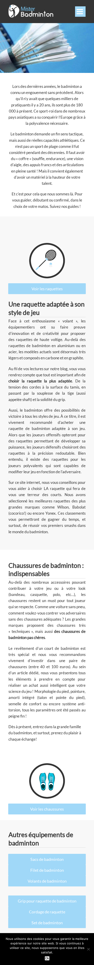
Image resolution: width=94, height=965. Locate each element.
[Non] (88, 949)
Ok (47, 958)
